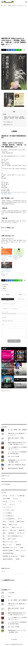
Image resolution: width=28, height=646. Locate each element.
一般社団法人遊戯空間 (7, 193)
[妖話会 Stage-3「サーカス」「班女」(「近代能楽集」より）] (6, 251)
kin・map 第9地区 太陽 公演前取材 (17, 429)
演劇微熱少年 (18, 544)
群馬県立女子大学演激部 (8, 550)
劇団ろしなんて (6, 527)
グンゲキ (4, 504)
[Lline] (19, 50)
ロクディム (20, 518)
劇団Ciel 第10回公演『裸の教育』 (16, 468)
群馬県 (21, 547)
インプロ (20, 501)
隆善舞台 (23, 556)
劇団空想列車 (11, 533)
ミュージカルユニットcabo (8, 510)
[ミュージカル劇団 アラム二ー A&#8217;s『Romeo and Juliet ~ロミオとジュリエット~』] (6, 265)
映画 (3, 536)
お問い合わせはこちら (8, 124)
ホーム (9, 596)
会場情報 (23, 156)
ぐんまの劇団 (11, 592)
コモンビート (12, 504)
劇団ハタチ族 (13, 530)
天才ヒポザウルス (20, 533)
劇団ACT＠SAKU (20, 521)
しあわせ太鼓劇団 (6, 498)
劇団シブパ (5, 530)
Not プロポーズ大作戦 (13, 456)
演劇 (3, 538)
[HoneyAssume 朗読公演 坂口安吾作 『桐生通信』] (18, 251)
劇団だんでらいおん (13, 524)
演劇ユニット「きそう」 (8, 544)
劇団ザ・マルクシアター (17, 527)
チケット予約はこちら (8, 122)
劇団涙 (4, 533)
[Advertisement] (14, 22)
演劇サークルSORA (12, 538)
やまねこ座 (5, 501)
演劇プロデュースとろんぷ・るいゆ (10, 541)
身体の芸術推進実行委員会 (8, 553)
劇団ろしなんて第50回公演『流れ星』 (17, 464)
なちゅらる (15, 498)
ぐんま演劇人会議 (20, 495)
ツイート (3, 478)
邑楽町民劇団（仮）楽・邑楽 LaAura (10, 556)
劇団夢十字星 (21, 530)
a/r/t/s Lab (5, 495)
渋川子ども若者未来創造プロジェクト (15, 536)
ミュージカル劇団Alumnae (8, 515)
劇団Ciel (4, 524)
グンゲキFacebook (5, 484)
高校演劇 (17, 559)
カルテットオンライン (5, 230)
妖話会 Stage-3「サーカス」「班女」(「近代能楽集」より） (6, 256)
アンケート (12, 501)
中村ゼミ (4, 521)
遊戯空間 (4, 288)
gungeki (6, 284)
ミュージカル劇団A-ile (7, 512)
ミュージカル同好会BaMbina (9, 518)
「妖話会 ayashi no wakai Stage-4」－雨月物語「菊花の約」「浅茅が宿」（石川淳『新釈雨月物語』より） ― (14, 118)
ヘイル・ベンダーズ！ (7, 507)
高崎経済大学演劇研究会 (8, 559)
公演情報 (9, 46)
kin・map (12, 495)
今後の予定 (11, 521)
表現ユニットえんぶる (20, 550)
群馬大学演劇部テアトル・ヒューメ (10, 547)
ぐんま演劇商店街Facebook (8, 580)
